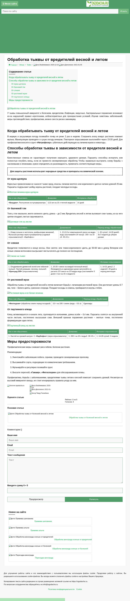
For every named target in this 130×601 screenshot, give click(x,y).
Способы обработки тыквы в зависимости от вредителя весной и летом (42, 81)
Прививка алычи (37, 530)
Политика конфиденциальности (61, 589)
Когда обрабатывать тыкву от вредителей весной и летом (36, 77)
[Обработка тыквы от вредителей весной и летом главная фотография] (31, 108)
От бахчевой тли (18, 87)
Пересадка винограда (44, 558)
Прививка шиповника (43, 521)
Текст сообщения (16, 455)
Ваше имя (12, 435)
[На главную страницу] (97, 3)
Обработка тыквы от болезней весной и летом (88, 418)
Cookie (79, 589)
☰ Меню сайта (10, 4)
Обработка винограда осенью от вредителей (73, 539)
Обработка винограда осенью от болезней (70, 549)
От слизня (15, 90)
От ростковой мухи (19, 93)
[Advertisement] (65, 34)
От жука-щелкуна (18, 84)
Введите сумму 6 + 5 (17, 485)
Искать (123, 11)
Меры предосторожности (21, 100)
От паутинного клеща (20, 97)
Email (10, 445)
